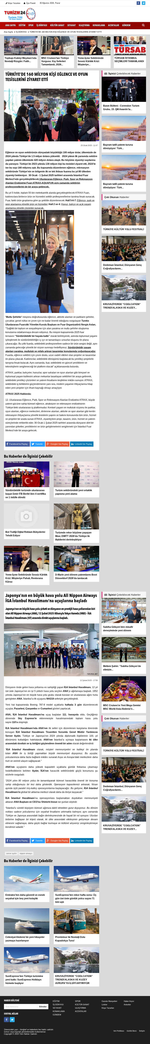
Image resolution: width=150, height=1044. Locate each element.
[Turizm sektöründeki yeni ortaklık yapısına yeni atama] (76, 474)
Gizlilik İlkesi (132, 1031)
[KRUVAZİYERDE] (76, 960)
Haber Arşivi (129, 1001)
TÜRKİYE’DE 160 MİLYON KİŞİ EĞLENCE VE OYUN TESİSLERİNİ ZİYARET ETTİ (66, 32)
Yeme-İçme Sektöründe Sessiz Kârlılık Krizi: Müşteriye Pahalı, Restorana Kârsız (26, 578)
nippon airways (26, 853)
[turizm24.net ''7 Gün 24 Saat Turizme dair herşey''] (20, 14)
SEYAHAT (57, 1008)
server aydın (11, 853)
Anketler (127, 1004)
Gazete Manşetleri (109, 1001)
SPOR (77, 1001)
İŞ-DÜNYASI (21, 32)
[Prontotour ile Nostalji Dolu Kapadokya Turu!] (76, 921)
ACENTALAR (80, 1011)
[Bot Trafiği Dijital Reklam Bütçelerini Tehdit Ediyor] (26, 516)
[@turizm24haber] (12, 1019)
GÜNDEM (57, 1015)
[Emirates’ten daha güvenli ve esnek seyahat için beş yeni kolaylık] (26, 879)
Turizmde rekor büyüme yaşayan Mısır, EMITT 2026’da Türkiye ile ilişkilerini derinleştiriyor (73, 536)
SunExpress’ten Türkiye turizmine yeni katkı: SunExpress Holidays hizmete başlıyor (24, 979)
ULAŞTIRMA (80, 1008)
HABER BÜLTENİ (11, 1000)
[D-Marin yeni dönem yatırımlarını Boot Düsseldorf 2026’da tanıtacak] (76, 558)
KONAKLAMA (59, 1011)
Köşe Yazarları (108, 1008)
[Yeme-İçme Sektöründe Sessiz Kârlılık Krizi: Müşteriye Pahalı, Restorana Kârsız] (26, 558)
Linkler (104, 1004)
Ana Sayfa (10, 25)
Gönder (43, 1006)
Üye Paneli (30, 3)
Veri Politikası (118, 1031)
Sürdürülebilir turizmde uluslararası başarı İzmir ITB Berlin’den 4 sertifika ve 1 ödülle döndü (25, 494)
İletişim (142, 1031)
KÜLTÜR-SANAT (82, 1004)
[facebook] (6, 1019)
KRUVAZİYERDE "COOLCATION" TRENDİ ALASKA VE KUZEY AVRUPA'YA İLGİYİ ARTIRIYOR (74, 979)
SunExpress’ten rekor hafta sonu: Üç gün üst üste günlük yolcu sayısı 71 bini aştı (75, 898)
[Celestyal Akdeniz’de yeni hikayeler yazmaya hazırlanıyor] (26, 921)
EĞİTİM (56, 1001)
